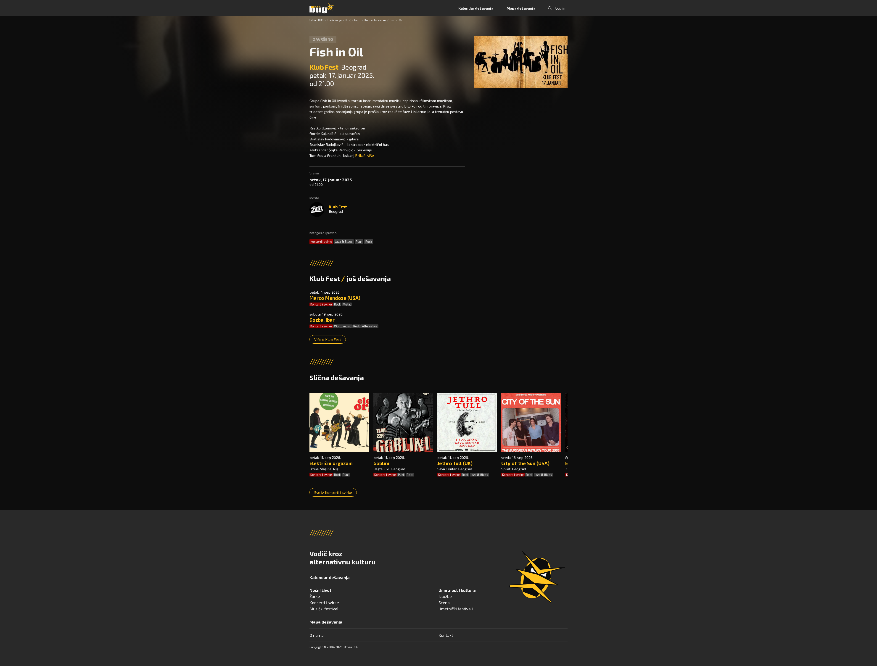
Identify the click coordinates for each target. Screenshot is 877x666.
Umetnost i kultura (457, 590)
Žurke (314, 596)
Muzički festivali (324, 608)
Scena (444, 602)
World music (342, 326)
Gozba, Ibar (322, 320)
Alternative (370, 326)
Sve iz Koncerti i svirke (333, 492)
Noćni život (353, 20)
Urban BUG (316, 20)
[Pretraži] (550, 8)
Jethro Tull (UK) (455, 463)
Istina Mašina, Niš (323, 469)
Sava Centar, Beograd (454, 469)
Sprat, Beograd (513, 469)
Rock (368, 241)
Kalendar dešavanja (475, 8)
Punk (359, 241)
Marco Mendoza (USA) (334, 298)
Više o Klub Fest (327, 339)
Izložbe (445, 596)
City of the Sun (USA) (525, 463)
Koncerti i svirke (375, 20)
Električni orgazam (331, 463)
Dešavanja (335, 20)
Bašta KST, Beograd (389, 469)
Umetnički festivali (455, 608)
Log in (560, 8)
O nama (316, 635)
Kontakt (445, 635)
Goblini (381, 463)
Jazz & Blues (344, 241)
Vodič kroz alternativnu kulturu (342, 557)
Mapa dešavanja (521, 8)
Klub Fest (323, 67)
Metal (347, 304)
